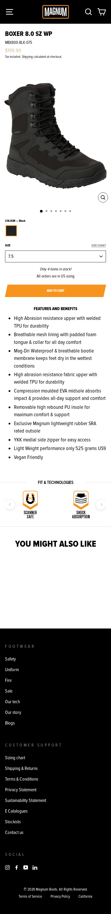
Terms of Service (30, 896)
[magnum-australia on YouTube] (25, 867)
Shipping (27, 57)
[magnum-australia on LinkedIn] (35, 867)
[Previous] (10, 504)
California (85, 896)
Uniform (12, 670)
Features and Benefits (55, 308)
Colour (15, 221)
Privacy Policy (60, 896)
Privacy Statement (20, 790)
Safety (10, 659)
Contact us (14, 832)
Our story (13, 712)
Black (11, 231)
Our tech (12, 702)
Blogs (10, 723)
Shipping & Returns (21, 768)
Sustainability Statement (25, 800)
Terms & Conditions (21, 779)
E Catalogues (16, 811)
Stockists (13, 822)
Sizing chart (15, 758)
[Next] (101, 504)
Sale (8, 691)
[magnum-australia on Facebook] (16, 867)
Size (55, 245)
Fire (8, 680)
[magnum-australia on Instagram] (7, 867)
